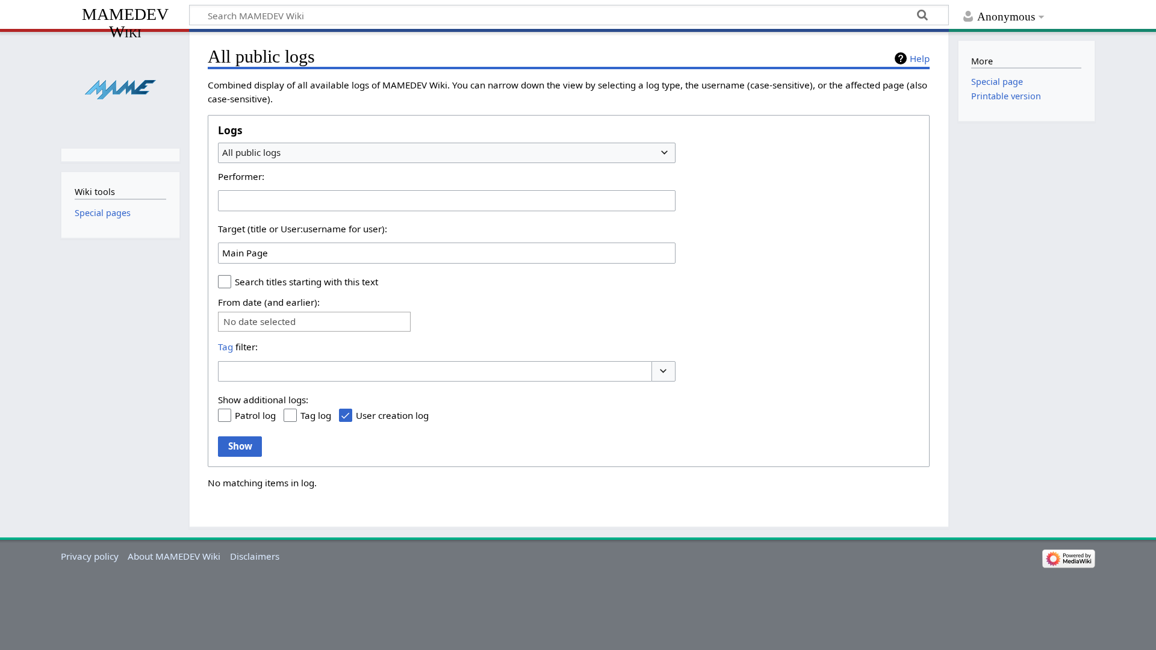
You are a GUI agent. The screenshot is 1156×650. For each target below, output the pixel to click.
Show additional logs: (263, 400)
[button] (663, 371)
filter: (238, 347)
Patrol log (255, 415)
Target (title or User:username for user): (302, 229)
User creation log (392, 415)
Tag (225, 347)
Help (920, 58)
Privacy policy (90, 556)
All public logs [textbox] (251, 152)
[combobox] (447, 153)
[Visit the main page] (120, 89)
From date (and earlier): (269, 302)
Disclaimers (254, 556)
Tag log (315, 415)
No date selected (259, 321)
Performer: (241, 176)
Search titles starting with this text (306, 282)
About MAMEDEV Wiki (174, 556)
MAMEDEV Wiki (125, 22)
